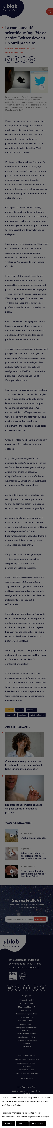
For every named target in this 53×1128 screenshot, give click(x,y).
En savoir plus (37, 1123)
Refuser (22, 1123)
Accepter (8, 1123)
